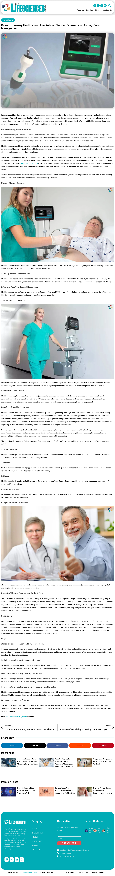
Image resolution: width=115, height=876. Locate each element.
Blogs (97, 10)
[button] (109, 5)
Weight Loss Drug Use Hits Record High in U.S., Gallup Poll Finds (103, 761)
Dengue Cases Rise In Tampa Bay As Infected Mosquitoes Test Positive (65, 790)
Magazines (89, 10)
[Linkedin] (94, 5)
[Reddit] (105, 5)
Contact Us (107, 10)
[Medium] (101, 5)
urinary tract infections (28, 163)
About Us (80, 10)
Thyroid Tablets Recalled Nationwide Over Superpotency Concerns (102, 790)
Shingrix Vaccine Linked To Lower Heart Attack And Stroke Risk (26, 790)
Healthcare (8, 20)
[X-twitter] (98, 5)
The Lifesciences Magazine (16, 717)
